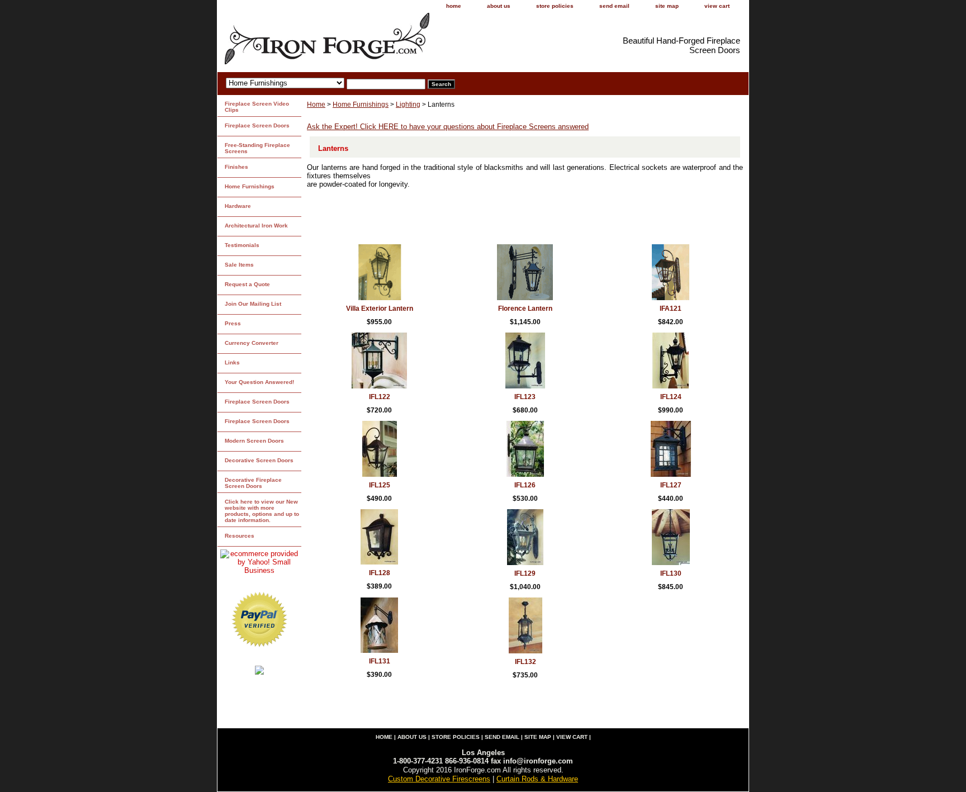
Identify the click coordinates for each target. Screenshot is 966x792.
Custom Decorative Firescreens (439, 779)
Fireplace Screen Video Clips (257, 107)
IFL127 (670, 485)
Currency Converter (251, 343)
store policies (555, 6)
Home (316, 104)
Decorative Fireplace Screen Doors (253, 483)
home (453, 6)
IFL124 (670, 397)
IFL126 (525, 485)
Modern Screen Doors (254, 441)
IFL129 (525, 573)
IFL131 (379, 661)
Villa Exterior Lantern (379, 308)
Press (233, 323)
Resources (239, 536)
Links (232, 362)
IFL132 (525, 662)
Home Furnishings (361, 104)
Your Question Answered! (259, 382)
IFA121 (670, 308)
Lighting (408, 104)
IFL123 (525, 397)
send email (614, 6)
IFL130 (670, 573)
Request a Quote (247, 284)
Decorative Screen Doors (259, 460)
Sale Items (239, 265)
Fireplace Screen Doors (257, 125)
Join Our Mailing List (253, 304)
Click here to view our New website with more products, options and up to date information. (262, 511)
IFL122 (379, 397)
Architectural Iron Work (256, 225)
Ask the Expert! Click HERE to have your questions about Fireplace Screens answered (448, 126)
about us (498, 6)
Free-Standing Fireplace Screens (257, 148)
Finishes (236, 167)
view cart (717, 6)
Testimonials (242, 245)
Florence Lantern (525, 308)
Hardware (238, 206)
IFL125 (379, 485)
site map (667, 6)
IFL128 (379, 573)
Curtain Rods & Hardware (537, 779)
